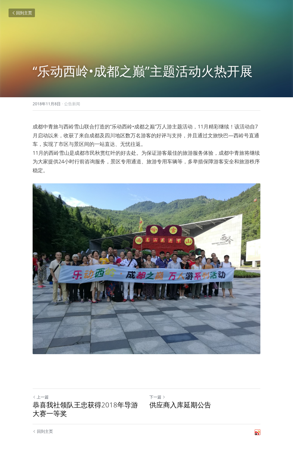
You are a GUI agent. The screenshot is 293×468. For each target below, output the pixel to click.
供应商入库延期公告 (180, 404)
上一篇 (43, 397)
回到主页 (24, 12)
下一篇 (155, 397)
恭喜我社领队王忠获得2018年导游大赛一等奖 (85, 409)
